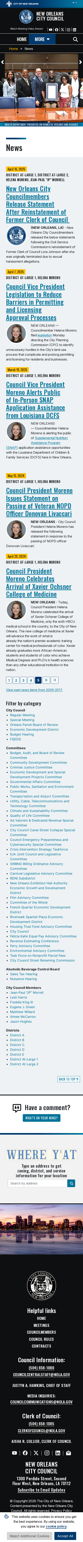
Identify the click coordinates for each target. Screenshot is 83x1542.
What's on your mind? (41, 1118)
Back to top (67, 1079)
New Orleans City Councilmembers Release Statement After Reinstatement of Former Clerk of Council (38, 204)
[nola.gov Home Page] (22, 3)
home (22, 39)
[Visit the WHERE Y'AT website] (41, 1156)
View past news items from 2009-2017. (34, 690)
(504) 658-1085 (41, 1423)
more (40, 39)
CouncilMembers (41, 1332)
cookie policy (56, 1526)
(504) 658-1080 (41, 1367)
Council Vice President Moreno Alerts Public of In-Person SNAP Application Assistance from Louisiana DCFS (35, 399)
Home (13, 49)
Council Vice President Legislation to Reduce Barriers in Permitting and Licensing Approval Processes (35, 301)
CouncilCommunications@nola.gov (41, 1402)
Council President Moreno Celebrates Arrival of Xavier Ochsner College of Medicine (39, 582)
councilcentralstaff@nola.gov (41, 1374)
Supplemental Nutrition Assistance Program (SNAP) (37, 443)
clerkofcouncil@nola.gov (41, 1430)
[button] (2, 62)
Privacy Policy (61, 1511)
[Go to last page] (54, 680)
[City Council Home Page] (42, 1286)
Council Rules (41, 1339)
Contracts (41, 1346)
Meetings (42, 1325)
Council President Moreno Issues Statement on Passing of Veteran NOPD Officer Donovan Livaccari (39, 501)
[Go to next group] (46, 680)
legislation (45, 335)
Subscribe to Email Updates (41, 1489)
